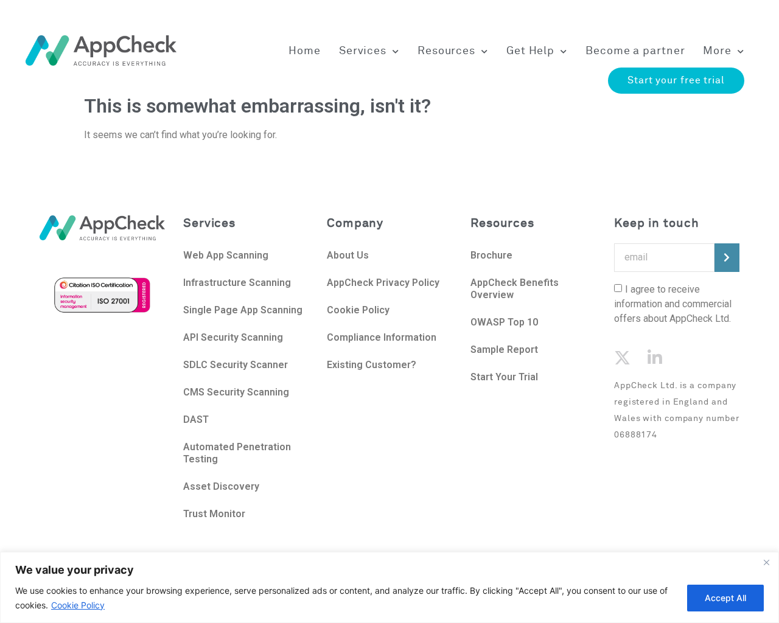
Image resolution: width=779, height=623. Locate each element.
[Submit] (726, 257)
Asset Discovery (221, 486)
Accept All (725, 598)
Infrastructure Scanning (237, 282)
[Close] (766, 562)
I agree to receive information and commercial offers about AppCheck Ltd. (673, 303)
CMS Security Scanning (236, 392)
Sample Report (504, 349)
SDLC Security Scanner (235, 365)
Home (304, 51)
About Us (349, 255)
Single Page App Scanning (242, 310)
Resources (446, 51)
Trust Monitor (214, 514)
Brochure (491, 255)
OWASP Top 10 (504, 322)
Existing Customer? (371, 365)
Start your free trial (676, 80)
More (717, 51)
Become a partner (635, 51)
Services (362, 51)
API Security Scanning (233, 337)
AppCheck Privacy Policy (383, 282)
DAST (196, 419)
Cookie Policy (78, 605)
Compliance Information (381, 337)
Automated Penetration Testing (237, 453)
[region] (389, 587)
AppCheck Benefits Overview (514, 289)
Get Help (530, 51)
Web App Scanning (225, 255)
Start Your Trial (504, 377)
